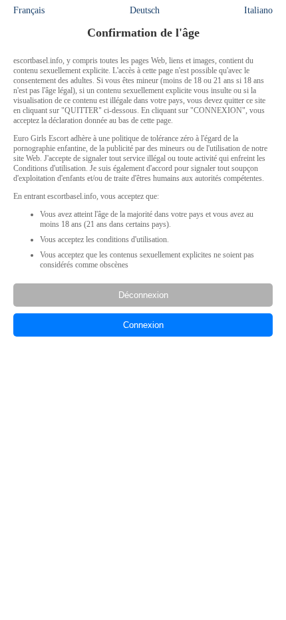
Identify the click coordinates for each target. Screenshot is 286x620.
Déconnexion (143, 295)
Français (29, 10)
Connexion (143, 325)
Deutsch (145, 10)
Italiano (258, 10)
